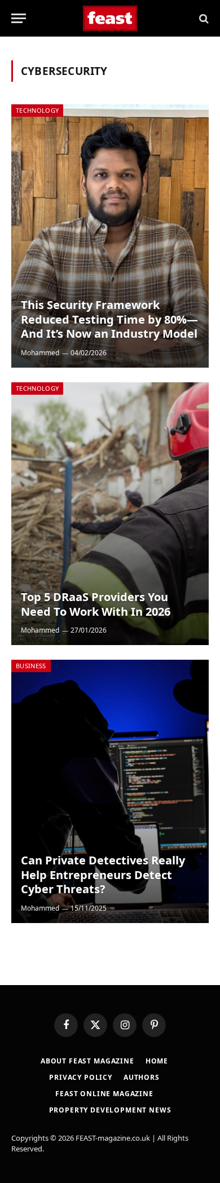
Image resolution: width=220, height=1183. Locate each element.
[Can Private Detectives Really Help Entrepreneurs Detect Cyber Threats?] (110, 791)
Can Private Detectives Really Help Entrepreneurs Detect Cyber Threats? (103, 875)
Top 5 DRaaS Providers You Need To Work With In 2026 (95, 604)
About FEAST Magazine (87, 1061)
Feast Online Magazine (104, 1093)
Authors (142, 1077)
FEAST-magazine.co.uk (113, 1138)
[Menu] (18, 18)
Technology (37, 110)
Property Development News (110, 1110)
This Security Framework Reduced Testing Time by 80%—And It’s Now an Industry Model (109, 319)
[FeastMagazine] (110, 18)
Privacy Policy (80, 1077)
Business (31, 665)
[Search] (203, 18)
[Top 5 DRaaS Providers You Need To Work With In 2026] (110, 514)
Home (157, 1061)
